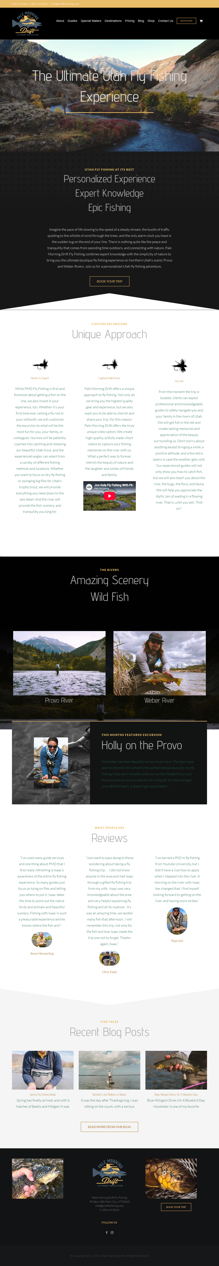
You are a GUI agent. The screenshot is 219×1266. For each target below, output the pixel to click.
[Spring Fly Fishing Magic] (43, 1070)
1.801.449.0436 (38, 3)
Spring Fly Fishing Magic (43, 1094)
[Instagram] (112, 1232)
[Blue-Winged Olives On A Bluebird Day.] (176, 1070)
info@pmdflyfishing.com (65, 3)
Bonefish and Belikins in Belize (109, 1094)
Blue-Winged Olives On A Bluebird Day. (176, 1094)
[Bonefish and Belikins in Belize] (109, 1070)
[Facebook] (106, 1232)
